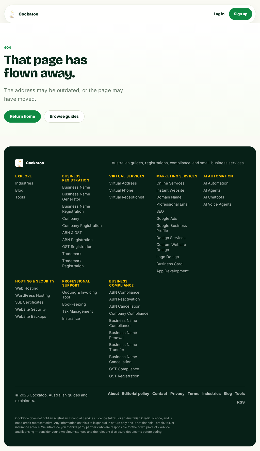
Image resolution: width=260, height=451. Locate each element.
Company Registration (82, 225)
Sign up (240, 14)
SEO (160, 211)
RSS (241, 402)
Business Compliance (121, 283)
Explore (23, 176)
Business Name (76, 187)
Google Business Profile (171, 228)
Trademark (72, 254)
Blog (19, 190)
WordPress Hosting (32, 295)
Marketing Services (177, 176)
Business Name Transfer (123, 347)
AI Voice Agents (217, 204)
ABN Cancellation (124, 306)
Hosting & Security (35, 281)
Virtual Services (126, 176)
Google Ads (166, 218)
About (113, 393)
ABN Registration (77, 240)
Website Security (30, 309)
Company (70, 218)
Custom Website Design (171, 247)
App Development (172, 271)
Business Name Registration (76, 209)
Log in (219, 14)
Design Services (171, 238)
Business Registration (75, 178)
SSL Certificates (29, 302)
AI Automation (218, 176)
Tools (20, 197)
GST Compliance (124, 369)
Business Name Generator (76, 197)
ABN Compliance (124, 292)
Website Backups (30, 316)
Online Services (170, 183)
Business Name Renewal (123, 335)
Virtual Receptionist (126, 197)
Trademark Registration (73, 263)
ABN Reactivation (124, 299)
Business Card (169, 264)
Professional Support (76, 283)
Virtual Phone (121, 190)
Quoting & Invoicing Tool (79, 295)
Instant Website (170, 190)
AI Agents (212, 190)
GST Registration (77, 246)
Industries (24, 183)
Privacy (177, 393)
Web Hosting (26, 288)
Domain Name (169, 197)
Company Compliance (129, 313)
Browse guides (64, 116)
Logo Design (167, 257)
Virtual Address (123, 183)
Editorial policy (135, 393)
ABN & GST (72, 232)
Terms (193, 393)
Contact (159, 393)
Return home (22, 116)
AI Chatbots (213, 197)
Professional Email (172, 204)
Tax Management (77, 311)
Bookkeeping (74, 304)
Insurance (71, 318)
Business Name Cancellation (123, 359)
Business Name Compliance (123, 323)
